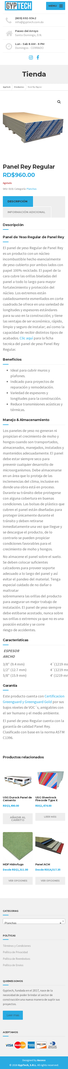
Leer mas (13, 1015)
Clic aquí (26, 338)
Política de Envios (13, 965)
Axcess (41, 1060)
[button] (59, 102)
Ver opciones (17, 880)
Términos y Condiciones (17, 946)
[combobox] (34, 921)
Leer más (50, 816)
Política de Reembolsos (16, 959)
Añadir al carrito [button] (18, 819)
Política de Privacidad (15, 952)
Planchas (32, 188)
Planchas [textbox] (33, 923)
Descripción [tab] (17, 201)
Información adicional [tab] (26, 212)
